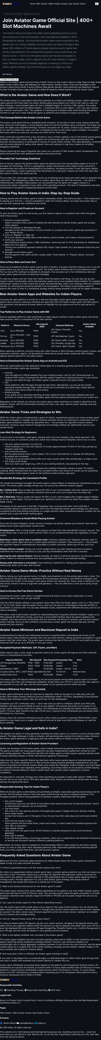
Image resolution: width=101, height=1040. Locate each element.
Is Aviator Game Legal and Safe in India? (26, 89)
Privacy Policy (16, 1000)
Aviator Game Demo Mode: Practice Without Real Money (27, 87)
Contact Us (14, 1003)
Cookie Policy (29, 1000)
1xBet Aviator (54, 3)
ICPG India (54, 990)
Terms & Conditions (46, 1000)
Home (32, 3)
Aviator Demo (79, 3)
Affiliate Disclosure (64, 1000)
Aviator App (66, 3)
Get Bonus (7, 74)
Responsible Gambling (35, 990)
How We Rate (80, 1000)
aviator (51, 269)
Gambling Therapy (14, 990)
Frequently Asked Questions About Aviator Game (70, 89)
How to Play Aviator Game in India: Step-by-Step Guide (74, 82)
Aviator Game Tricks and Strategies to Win (75, 84)
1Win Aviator (42, 3)
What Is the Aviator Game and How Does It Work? (23, 82)
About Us (4, 1000)
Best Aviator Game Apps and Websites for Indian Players (27, 84)
